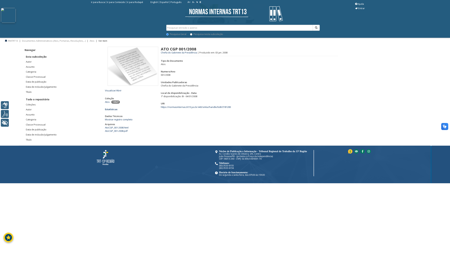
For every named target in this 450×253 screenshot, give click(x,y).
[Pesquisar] (316, 28)
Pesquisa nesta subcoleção (208, 34)
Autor (29, 61)
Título (29, 91)
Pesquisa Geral (178, 34)
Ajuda (361, 3)
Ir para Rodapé (135, 2)
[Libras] (5, 105)
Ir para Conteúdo (116, 2)
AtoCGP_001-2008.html (116, 127)
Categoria (31, 71)
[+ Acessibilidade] (5, 123)
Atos (107, 101)
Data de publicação (36, 81)
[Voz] (5, 114)
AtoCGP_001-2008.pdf (116, 130)
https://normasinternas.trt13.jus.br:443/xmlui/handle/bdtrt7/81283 (196, 107)
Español (164, 2)
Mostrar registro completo (119, 119)
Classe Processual (36, 76)
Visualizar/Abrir (113, 90)
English (154, 2)
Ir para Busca (98, 2)
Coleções (31, 104)
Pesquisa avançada (332, 40)
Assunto (30, 66)
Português (176, 2)
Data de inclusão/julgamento (41, 86)
